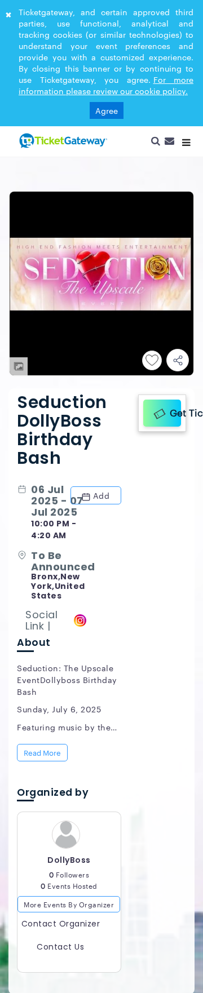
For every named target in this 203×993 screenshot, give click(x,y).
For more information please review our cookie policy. (106, 85)
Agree (106, 110)
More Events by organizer (69, 907)
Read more (43, 754)
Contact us (60, 950)
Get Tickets (174, 411)
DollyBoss (69, 863)
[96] (62, 140)
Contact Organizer (60, 927)
